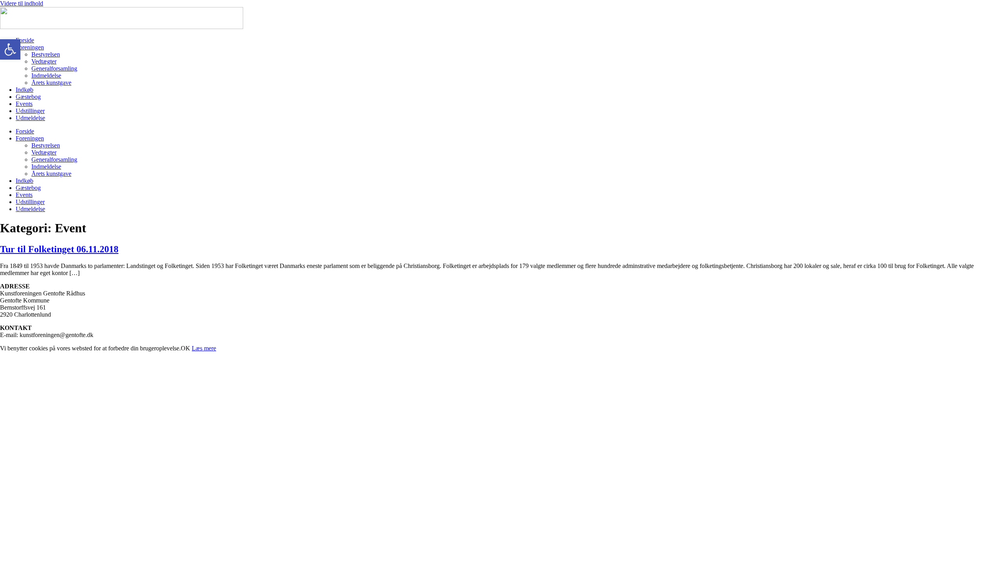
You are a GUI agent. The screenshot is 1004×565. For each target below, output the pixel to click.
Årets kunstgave (51, 82)
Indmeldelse (46, 75)
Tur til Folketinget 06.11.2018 (59, 249)
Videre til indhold (21, 3)
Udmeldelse (30, 118)
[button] (10, 49)
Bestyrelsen (45, 54)
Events (24, 103)
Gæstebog (28, 96)
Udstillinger (30, 111)
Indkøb (24, 89)
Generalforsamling (54, 68)
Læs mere (204, 348)
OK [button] (185, 348)
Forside (25, 40)
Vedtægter (43, 61)
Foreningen (30, 47)
